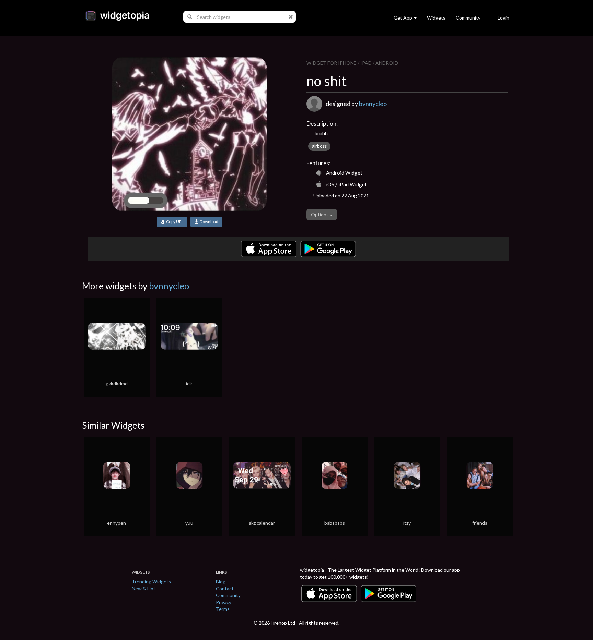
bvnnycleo (373, 103)
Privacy (223, 602)
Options (320, 214)
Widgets (436, 18)
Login (503, 18)
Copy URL (174, 221)
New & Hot (143, 588)
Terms (223, 609)
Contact (225, 588)
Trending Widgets (151, 581)
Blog (220, 581)
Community (468, 18)
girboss (319, 146)
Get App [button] (403, 18)
